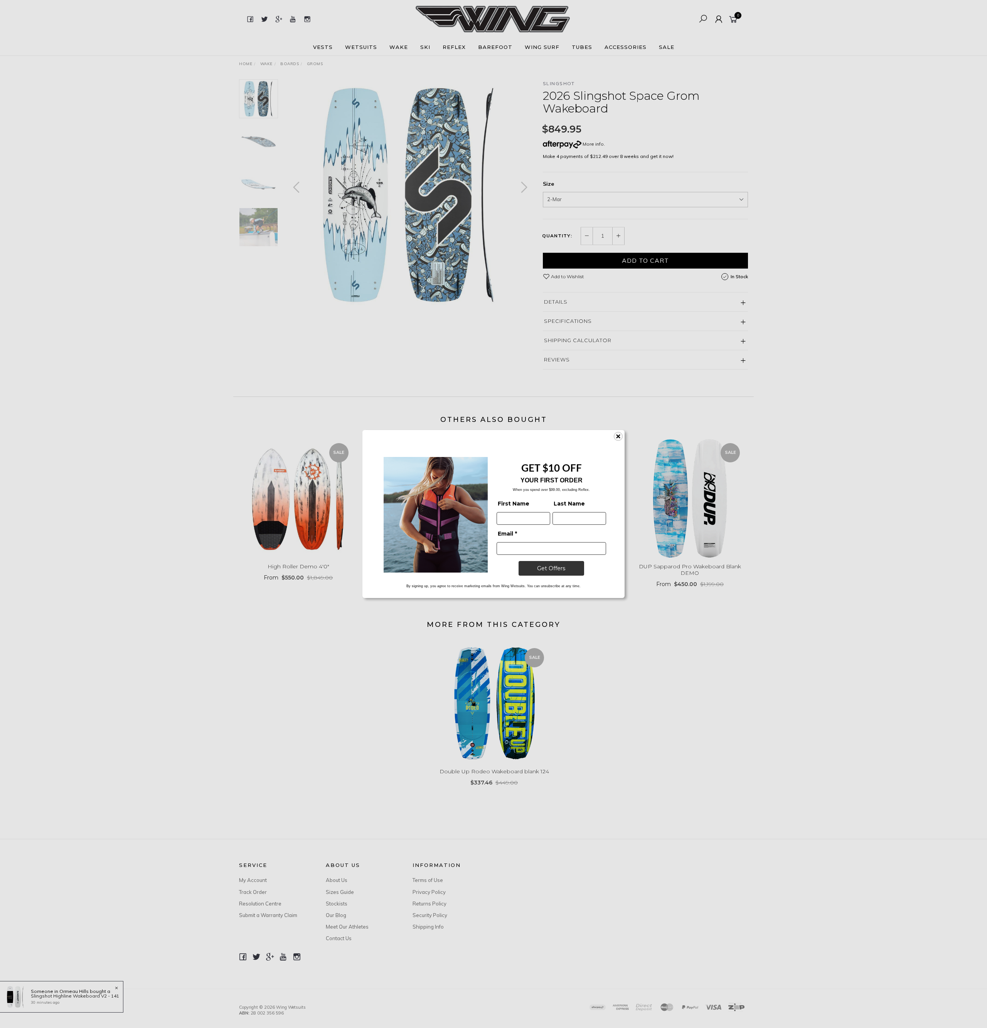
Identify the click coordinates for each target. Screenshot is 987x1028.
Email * (507, 533)
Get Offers (551, 568)
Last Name (569, 503)
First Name (513, 503)
